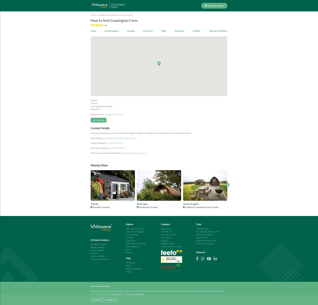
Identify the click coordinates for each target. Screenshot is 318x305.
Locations (130, 237)
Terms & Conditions (134, 268)
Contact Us (148, 31)
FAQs (128, 265)
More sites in (135, 228)
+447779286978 (117, 148)
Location (129, 15)
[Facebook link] (198, 259)
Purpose (164, 240)
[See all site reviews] (171, 260)
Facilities (196, 31)
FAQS (163, 31)
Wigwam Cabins (167, 243)
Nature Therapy (97, 247)
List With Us (166, 231)
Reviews (129, 252)
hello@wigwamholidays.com (133, 153)
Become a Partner (169, 234)
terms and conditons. (135, 294)
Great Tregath (191, 203)
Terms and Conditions (218, 31)
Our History (166, 228)
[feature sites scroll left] (91, 185)
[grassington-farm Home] (108, 5)
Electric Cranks (97, 250)
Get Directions (98, 120)
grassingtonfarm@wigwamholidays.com (120, 138)
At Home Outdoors (99, 244)
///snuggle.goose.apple (114, 114)
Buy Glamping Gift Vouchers (207, 231)
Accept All (96, 299)
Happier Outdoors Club (206, 240)
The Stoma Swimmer (99, 259)
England (102, 15)
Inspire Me (130, 240)
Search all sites (132, 234)
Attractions (179, 31)
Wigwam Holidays (216, 5)
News (128, 249)
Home (94, 15)
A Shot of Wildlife (98, 256)
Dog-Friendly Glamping (135, 243)
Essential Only (111, 299)
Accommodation (111, 31)
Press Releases (132, 246)
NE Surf (94, 253)
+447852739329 (114, 143)
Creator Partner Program (171, 246)
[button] (159, 63)
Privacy (129, 271)
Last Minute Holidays (205, 243)
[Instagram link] (204, 259)
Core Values (166, 237)
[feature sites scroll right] (227, 185)
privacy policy (116, 294)
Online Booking (202, 228)
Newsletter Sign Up (204, 234)
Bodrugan (142, 203)
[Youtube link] (210, 259)
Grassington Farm (115, 15)
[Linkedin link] (216, 259)
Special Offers (202, 237)
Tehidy (94, 203)
